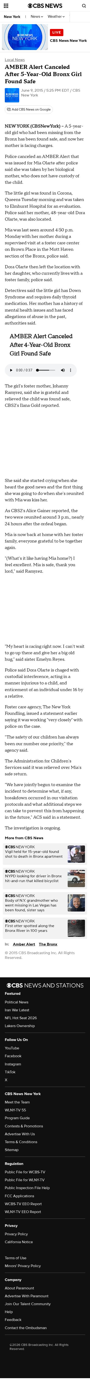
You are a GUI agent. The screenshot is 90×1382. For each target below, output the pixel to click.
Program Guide (17, 1118)
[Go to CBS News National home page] (45, 5)
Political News (16, 1002)
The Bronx (48, 944)
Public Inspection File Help (27, 1188)
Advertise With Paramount (26, 1296)
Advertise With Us (20, 1134)
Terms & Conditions (21, 1142)
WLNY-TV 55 (15, 1110)
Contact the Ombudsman (26, 1328)
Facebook (13, 1056)
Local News (15, 60)
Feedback (13, 1320)
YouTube (12, 1048)
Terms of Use (15, 1258)
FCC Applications (19, 1196)
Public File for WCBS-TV (25, 1172)
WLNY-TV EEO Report (23, 1212)
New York (12, 16)
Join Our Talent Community (28, 1304)
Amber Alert (24, 944)
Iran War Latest (17, 1010)
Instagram (13, 1064)
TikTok (10, 1072)
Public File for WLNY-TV (25, 1180)
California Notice (19, 1242)
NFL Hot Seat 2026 (21, 1018)
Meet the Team (17, 1102)
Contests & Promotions (24, 1126)
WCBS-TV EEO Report (23, 1204)
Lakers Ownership (20, 1026)
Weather (55, 16)
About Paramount (19, 1288)
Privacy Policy (16, 1234)
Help (9, 1312)
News (36, 16)
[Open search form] (84, 6)
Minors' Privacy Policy (23, 1266)
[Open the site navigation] (16, 6)
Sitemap (11, 1150)
